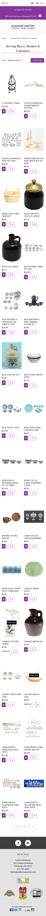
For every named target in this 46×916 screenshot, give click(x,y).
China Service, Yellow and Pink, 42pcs (10, 804)
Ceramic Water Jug (33, 641)
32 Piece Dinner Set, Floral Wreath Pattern (33, 105)
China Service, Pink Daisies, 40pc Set (33, 748)
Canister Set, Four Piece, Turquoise (11, 589)
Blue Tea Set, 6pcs (10, 427)
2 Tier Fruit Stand (11, 103)
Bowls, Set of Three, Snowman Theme (32, 482)
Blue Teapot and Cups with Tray (32, 428)
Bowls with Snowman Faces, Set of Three (10, 482)
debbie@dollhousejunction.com (23, 872)
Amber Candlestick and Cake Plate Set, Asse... (34, 160)
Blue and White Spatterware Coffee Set (31, 321)
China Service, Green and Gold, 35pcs (10, 749)
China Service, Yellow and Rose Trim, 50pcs (32, 804)
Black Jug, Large (10, 266)
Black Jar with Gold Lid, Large (31, 215)
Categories (37, 60)
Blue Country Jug (10, 375)
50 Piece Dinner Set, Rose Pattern (11, 159)
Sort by (4, 60)
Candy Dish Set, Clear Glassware (32, 537)
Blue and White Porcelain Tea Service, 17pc (9, 321)
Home (4, 38)
